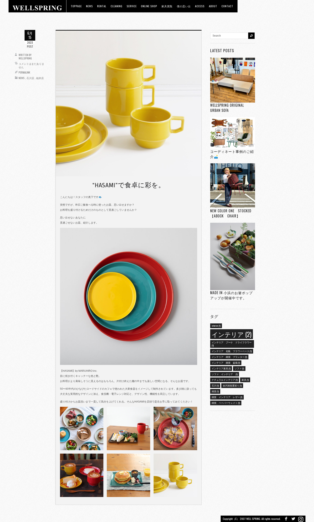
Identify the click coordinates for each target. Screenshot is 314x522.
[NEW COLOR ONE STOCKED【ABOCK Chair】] (232, 185)
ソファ (239, 368)
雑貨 (215, 391)
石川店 (30, 78)
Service (132, 6)
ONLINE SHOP (149, 6)
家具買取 (167, 6)
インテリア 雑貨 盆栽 (226, 362)
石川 (215, 385)
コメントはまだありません (31, 65)
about (213, 6)
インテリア (231, 334)
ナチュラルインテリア (225, 379)
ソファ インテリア (225, 374)
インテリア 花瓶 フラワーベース (232, 351)
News (22, 78)
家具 (245, 379)
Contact (227, 6)
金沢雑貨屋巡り (232, 385)
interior (216, 325)
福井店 (40, 78)
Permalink (24, 72)
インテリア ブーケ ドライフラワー (232, 344)
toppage (76, 6)
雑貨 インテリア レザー (227, 397)
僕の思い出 (184, 6)
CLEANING (116, 6)
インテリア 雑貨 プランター (229, 356)
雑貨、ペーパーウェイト (226, 402)
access (200, 6)
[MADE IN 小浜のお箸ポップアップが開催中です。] (232, 256)
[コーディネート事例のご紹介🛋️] (232, 132)
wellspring (25, 58)
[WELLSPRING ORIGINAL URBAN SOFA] (232, 80)
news (89, 6)
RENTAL (101, 6)
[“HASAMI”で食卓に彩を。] (128, 103)
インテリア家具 (221, 368)
